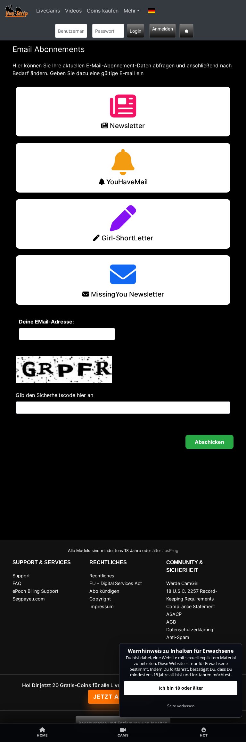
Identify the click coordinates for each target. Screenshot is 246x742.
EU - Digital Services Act (115, 583)
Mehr (130, 10)
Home (42, 735)
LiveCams (48, 10)
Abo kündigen (104, 591)
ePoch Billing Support (35, 591)
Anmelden (162, 28)
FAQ (16, 583)
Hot (204, 735)
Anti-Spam (177, 637)
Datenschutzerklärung (189, 629)
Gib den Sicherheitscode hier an (54, 395)
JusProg (170, 550)
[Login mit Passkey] (186, 31)
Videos (73, 10)
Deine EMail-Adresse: (46, 321)
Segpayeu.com (28, 598)
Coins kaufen (103, 10)
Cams (123, 735)
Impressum (101, 606)
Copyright (100, 598)
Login (135, 31)
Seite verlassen (180, 705)
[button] (152, 11)
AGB (171, 622)
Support (21, 575)
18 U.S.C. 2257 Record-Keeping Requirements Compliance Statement (191, 598)
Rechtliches (101, 575)
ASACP (174, 614)
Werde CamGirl (182, 583)
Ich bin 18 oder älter (181, 688)
